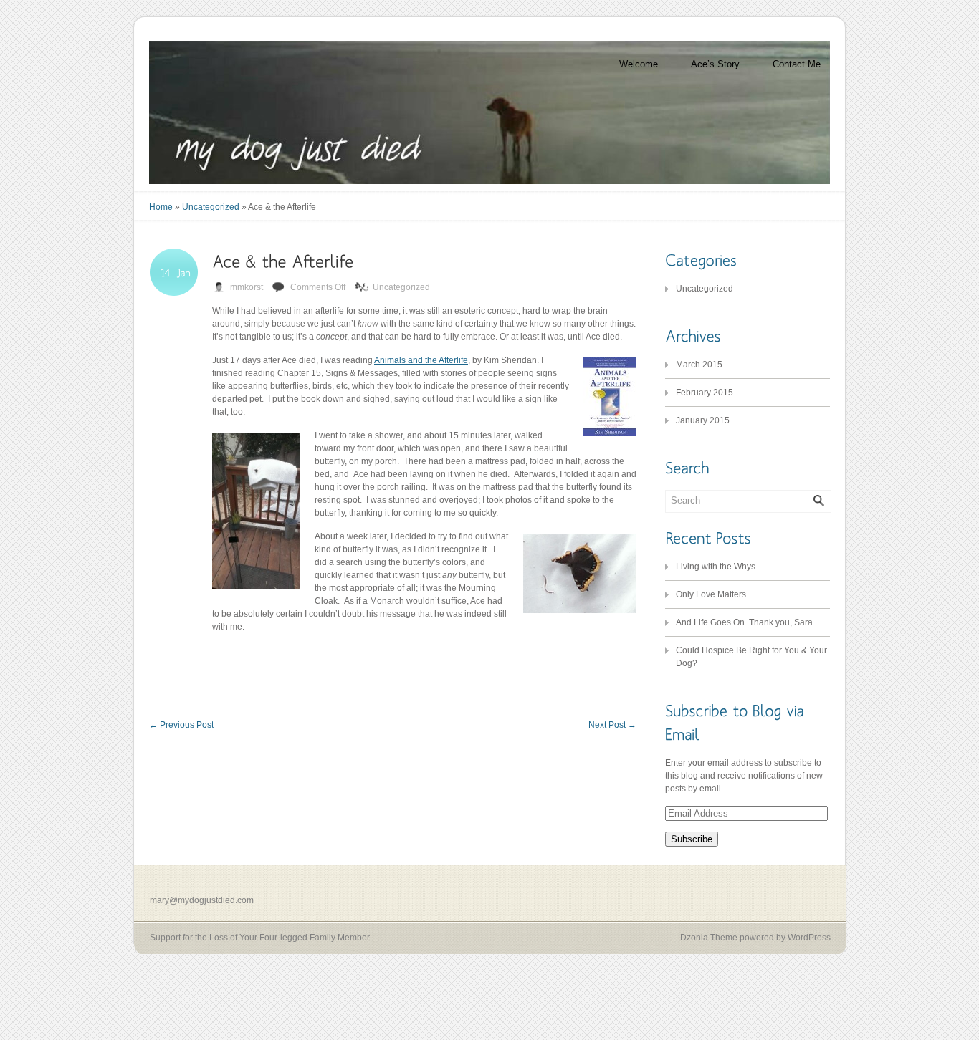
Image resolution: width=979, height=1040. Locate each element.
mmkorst (246, 287)
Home (161, 207)
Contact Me (797, 64)
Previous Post (181, 725)
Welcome (638, 64)
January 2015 (703, 420)
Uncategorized (210, 207)
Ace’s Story (715, 64)
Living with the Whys (715, 567)
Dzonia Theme (708, 938)
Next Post (612, 725)
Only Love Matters (711, 594)
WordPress (809, 938)
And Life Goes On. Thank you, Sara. (745, 622)
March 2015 (699, 365)
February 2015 (704, 392)
